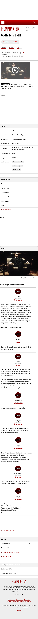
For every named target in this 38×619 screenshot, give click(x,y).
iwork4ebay (18, 400)
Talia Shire (4, 205)
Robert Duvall (5, 188)
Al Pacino (4, 184)
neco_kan (18, 421)
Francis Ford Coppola (19, 135)
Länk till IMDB (7, 556)
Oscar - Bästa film (18, 162)
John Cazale (5, 201)
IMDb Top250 (16, 169)
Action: (19, 47)
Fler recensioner (8, 531)
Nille (18, 445)
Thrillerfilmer (11, 601)
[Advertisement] (19, 109)
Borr (18, 361)
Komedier (27, 600)
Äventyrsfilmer (19, 601)
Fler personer (7, 209)
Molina (18, 296)
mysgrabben (18, 474)
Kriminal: (3, 47)
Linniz (18, 496)
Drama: (11, 47)
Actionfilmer (11, 600)
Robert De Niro (5, 197)
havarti (18, 339)
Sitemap (19, 610)
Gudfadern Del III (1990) (8, 573)
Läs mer (25, 607)
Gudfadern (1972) (6, 569)
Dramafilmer (19, 600)
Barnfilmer (27, 601)
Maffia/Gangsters (18, 165)
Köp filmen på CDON (10, 42)
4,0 (22, 52)
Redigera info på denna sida (11, 552)
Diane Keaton (5, 192)
